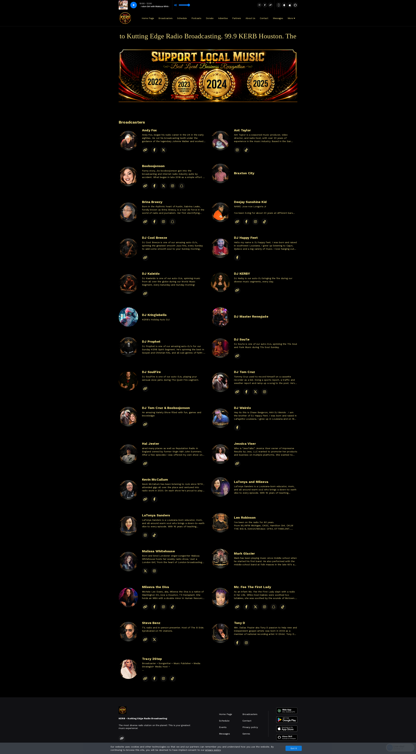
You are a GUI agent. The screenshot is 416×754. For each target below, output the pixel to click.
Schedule (182, 18)
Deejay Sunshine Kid (250, 202)
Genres (246, 733)
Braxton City (244, 173)
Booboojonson (153, 166)
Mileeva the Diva (155, 587)
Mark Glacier (244, 553)
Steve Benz (151, 623)
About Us (250, 18)
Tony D (239, 623)
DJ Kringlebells (154, 315)
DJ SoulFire (151, 372)
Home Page (148, 18)
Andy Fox (149, 130)
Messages (278, 18)
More (291, 18)
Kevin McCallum (155, 479)
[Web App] (279, 5)
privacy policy (213, 750)
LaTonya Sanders (156, 515)
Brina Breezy (152, 202)
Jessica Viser (245, 444)
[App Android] (284, 5)
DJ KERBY (242, 273)
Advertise (223, 18)
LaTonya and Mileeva (251, 482)
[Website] (270, 5)
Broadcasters (165, 18)
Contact (264, 18)
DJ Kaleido (151, 273)
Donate (210, 18)
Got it (294, 748)
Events (223, 727)
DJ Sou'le (241, 339)
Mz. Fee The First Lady (252, 587)
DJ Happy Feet (246, 238)
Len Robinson (245, 517)
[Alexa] (295, 5)
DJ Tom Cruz (244, 372)
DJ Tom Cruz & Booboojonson (166, 408)
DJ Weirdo (242, 408)
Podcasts (196, 18)
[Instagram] (259, 5)
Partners (236, 18)
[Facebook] (265, 5)
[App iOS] (290, 5)
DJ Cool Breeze (154, 238)
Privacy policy (250, 727)
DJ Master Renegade (251, 316)
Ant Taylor (242, 130)
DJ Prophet (151, 341)
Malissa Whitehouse (158, 551)
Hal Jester (150, 444)
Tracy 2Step (152, 659)
